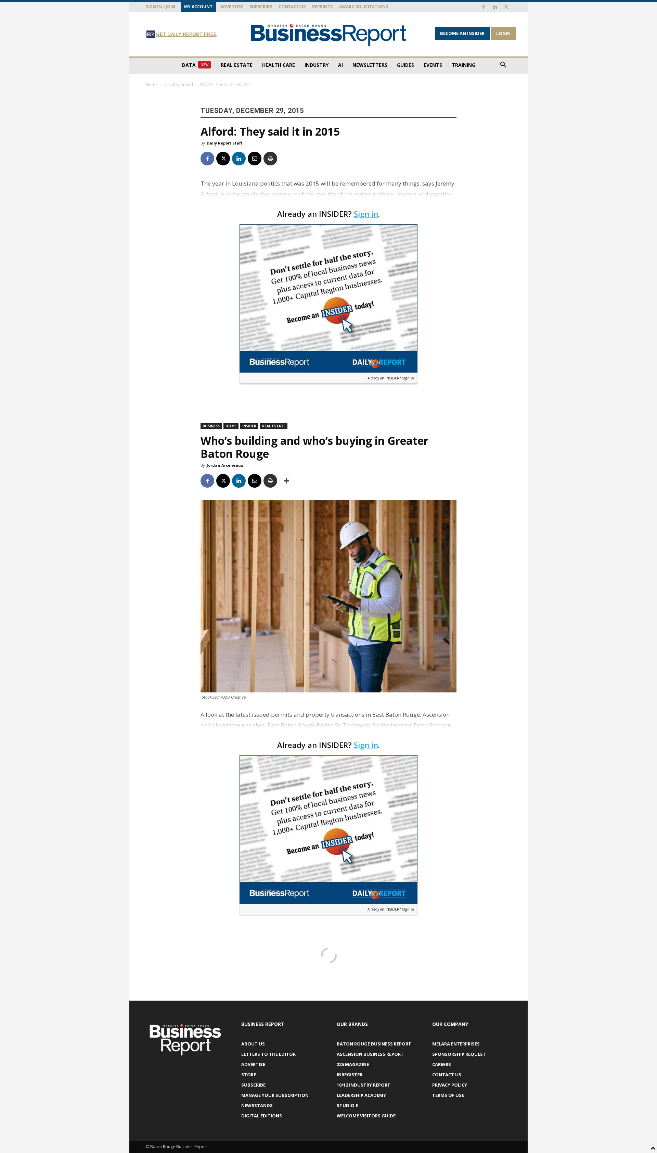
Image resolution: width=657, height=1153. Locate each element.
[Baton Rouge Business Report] (328, 35)
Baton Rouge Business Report (374, 1044)
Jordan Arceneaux (225, 465)
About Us (253, 1044)
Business (211, 426)
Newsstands (257, 1105)
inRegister (349, 1074)
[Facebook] (483, 7)
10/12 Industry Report (363, 1085)
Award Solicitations (363, 7)
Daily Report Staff (224, 143)
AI (340, 65)
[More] (286, 481)
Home (152, 84)
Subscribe (260, 7)
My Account (198, 7)
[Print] (270, 158)
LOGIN (503, 33)
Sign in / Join (160, 7)
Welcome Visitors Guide (366, 1116)
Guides (405, 65)
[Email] (254, 158)
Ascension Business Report (370, 1054)
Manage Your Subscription (275, 1095)
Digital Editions (261, 1116)
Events (433, 65)
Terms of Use (448, 1095)
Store (248, 1074)
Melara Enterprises (456, 1044)
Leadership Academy (361, 1095)
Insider (249, 426)
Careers (441, 1064)
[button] (503, 65)
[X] (506, 7)
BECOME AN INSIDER (462, 33)
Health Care (278, 65)
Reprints (322, 7)
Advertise (231, 7)
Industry (316, 65)
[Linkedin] (495, 7)
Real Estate (237, 65)
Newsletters (369, 65)
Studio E (347, 1105)
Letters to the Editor (268, 1054)
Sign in (366, 214)
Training (463, 65)
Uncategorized (178, 84)
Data (195, 65)
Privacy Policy (449, 1085)
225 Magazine (353, 1064)
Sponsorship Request (459, 1054)
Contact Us (292, 7)
